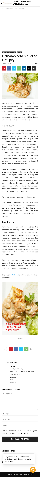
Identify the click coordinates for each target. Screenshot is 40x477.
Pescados (10, 8)
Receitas (19, 52)
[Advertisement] (20, 30)
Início (3, 8)
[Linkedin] (24, 68)
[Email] (29, 68)
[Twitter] (14, 68)
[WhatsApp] (19, 68)
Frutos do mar (19, 8)
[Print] (34, 68)
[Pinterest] (4, 68)
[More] (30, 349)
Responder (13, 382)
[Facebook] (9, 68)
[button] (33, 470)
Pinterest (15, 275)
